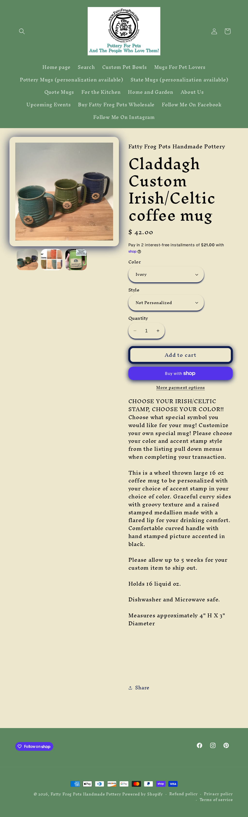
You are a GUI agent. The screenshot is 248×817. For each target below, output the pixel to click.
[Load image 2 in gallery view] (51, 259)
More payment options (180, 387)
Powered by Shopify (142, 794)
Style (134, 290)
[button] (22, 31)
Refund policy (183, 793)
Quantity (138, 318)
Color (134, 262)
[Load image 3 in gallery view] (76, 259)
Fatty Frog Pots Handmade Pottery (86, 794)
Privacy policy (218, 793)
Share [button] (142, 687)
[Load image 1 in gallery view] (27, 259)
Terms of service (216, 799)
